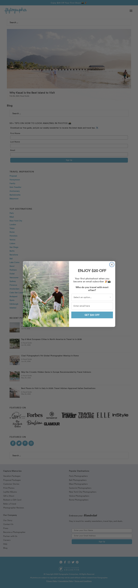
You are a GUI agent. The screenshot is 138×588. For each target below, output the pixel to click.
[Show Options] (110, 297)
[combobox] (91, 297)
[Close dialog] (111, 264)
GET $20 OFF (92, 315)
